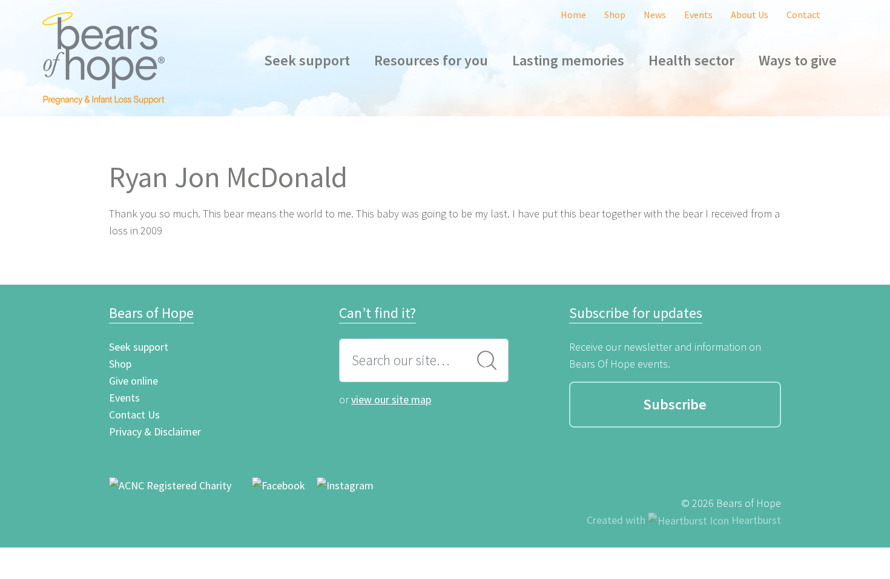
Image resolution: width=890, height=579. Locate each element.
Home (573, 14)
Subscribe (675, 404)
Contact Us (134, 415)
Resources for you (431, 60)
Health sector (691, 60)
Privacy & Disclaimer (155, 431)
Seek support (307, 60)
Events (698, 14)
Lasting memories (568, 60)
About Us (749, 14)
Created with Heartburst (684, 520)
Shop (614, 14)
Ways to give (798, 60)
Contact (803, 14)
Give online (133, 381)
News (655, 14)
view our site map (391, 399)
